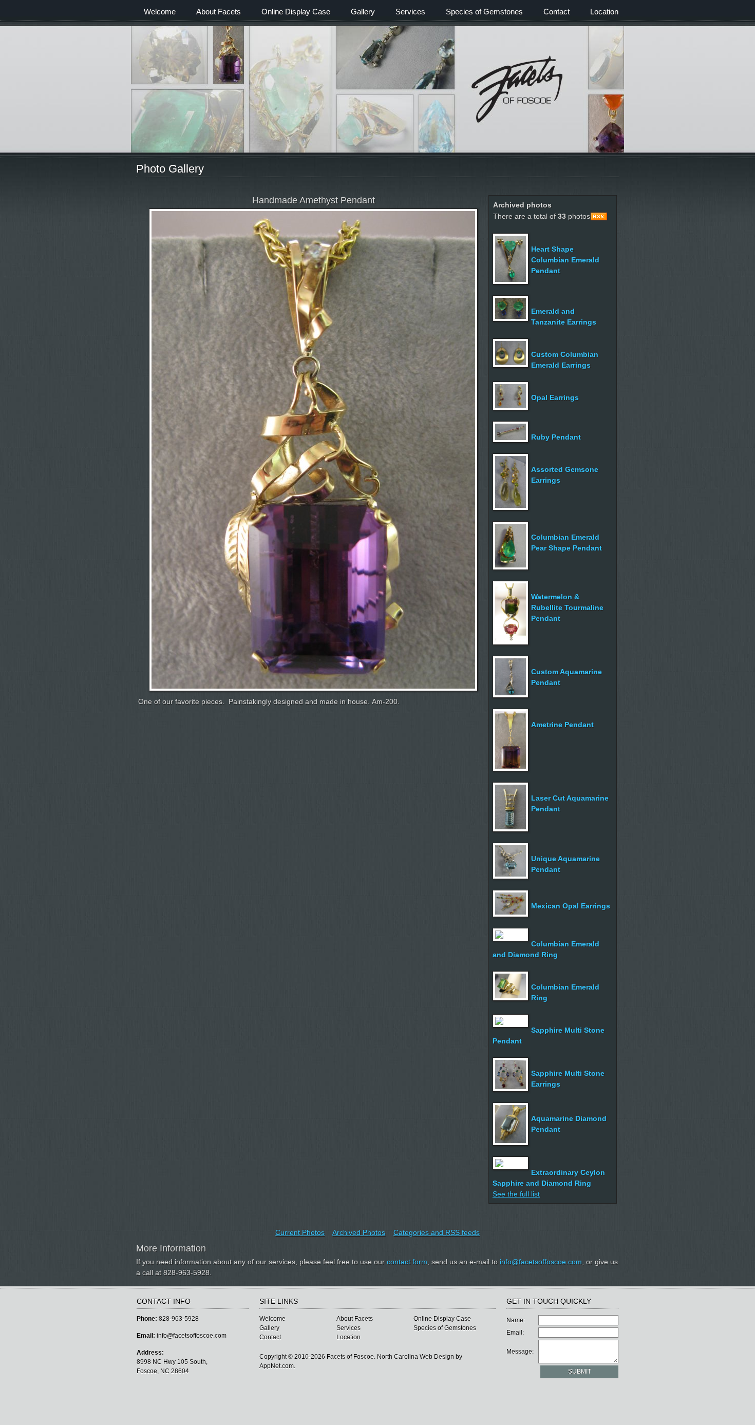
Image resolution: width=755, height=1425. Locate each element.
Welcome (160, 11)
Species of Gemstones (484, 11)
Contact (556, 11)
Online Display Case (295, 11)
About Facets (218, 11)
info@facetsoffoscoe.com (541, 1262)
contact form (407, 1262)
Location (604, 11)
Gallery (363, 11)
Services (410, 11)
